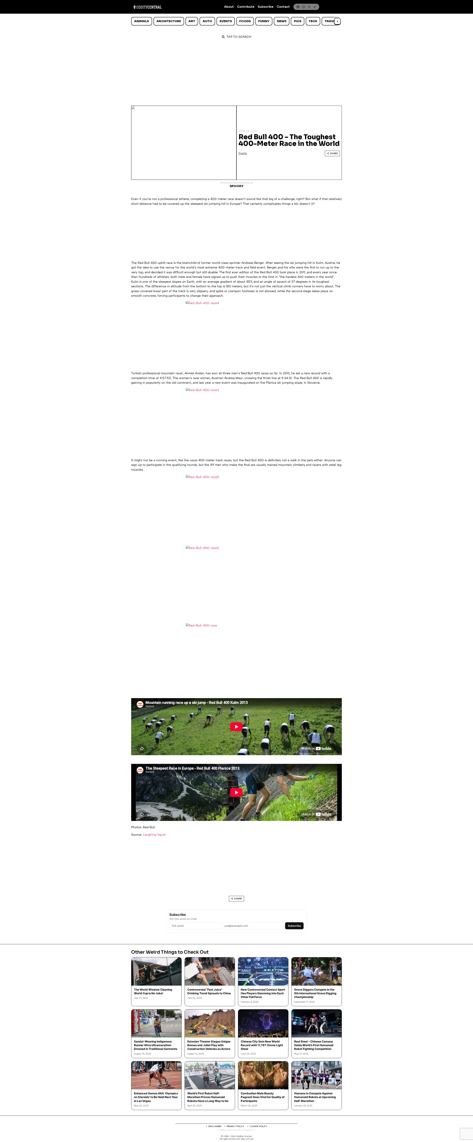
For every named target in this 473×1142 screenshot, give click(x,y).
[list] (236, 21)
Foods (245, 21)
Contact (283, 7)
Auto (207, 21)
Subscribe (265, 7)
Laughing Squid (154, 834)
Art (191, 21)
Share (334, 153)
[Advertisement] (236, 70)
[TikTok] (314, 6)
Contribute (245, 7)
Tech (313, 21)
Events (226, 21)
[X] (309, 6)
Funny (263, 21)
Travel (331, 21)
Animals (141, 21)
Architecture (168, 21)
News (281, 21)
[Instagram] (303, 6)
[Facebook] (298, 6)
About (229, 7)
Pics (297, 21)
